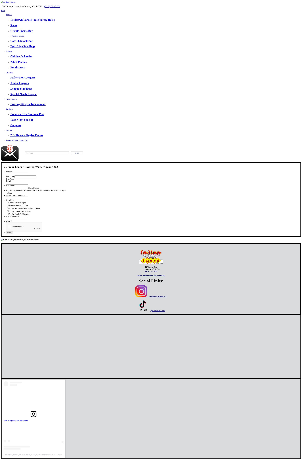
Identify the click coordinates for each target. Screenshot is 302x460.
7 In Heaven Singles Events (26, 135)
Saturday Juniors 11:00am (18, 206)
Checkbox (10, 200)
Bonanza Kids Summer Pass (27, 114)
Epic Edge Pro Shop (22, 46)
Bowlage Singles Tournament (28, 104)
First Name (10, 177)
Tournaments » (11, 99)
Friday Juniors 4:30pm (17, 203)
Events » (9, 130)
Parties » (9, 51)
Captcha (9, 221)
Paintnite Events (17, 36)
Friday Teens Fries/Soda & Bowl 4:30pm (24, 208)
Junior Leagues (19, 83)
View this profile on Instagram (16, 420)
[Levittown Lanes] (8, 2)
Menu (3, 11)
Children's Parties (21, 56)
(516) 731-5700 (52, 6)
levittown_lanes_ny (31, 455)
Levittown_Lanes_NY (13, 455)
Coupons (15, 125)
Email (8, 181)
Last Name (10, 179)
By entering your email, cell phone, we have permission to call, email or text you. (36, 190)
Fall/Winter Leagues (22, 77)
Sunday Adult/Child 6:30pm (19, 214)
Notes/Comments (12, 217)
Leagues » (9, 73)
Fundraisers (17, 67)
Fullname (9, 172)
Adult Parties (18, 61)
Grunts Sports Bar (21, 30)
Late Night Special (21, 119)
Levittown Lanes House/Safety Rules (32, 19)
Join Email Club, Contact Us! (17, 140)
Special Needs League (23, 94)
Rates (13, 25)
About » (9, 15)
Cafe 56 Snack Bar (21, 40)
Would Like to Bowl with (15, 195)
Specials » (9, 109)
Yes (10, 193)
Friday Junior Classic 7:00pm (20, 211)
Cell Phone (10, 186)
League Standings (21, 88)
